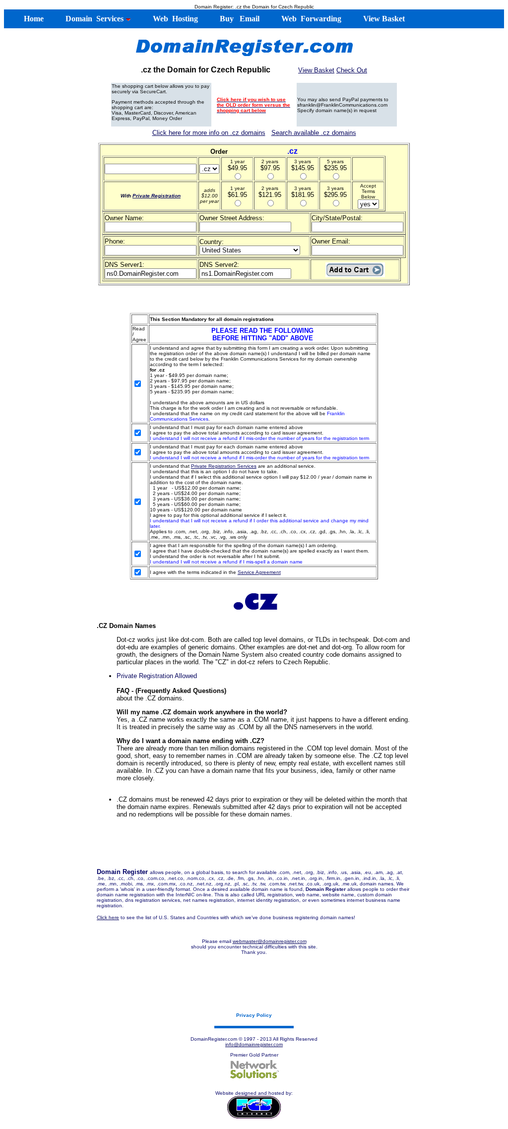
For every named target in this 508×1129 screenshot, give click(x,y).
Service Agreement (259, 572)
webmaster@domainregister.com (270, 941)
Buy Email (238, 18)
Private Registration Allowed (157, 676)
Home (29, 18)
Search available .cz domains (313, 132)
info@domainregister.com (254, 1044)
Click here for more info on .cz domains (208, 132)
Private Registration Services (223, 466)
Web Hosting (174, 18)
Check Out (351, 70)
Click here (108, 917)
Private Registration (156, 195)
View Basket (383, 18)
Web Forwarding (310, 18)
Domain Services (94, 18)
